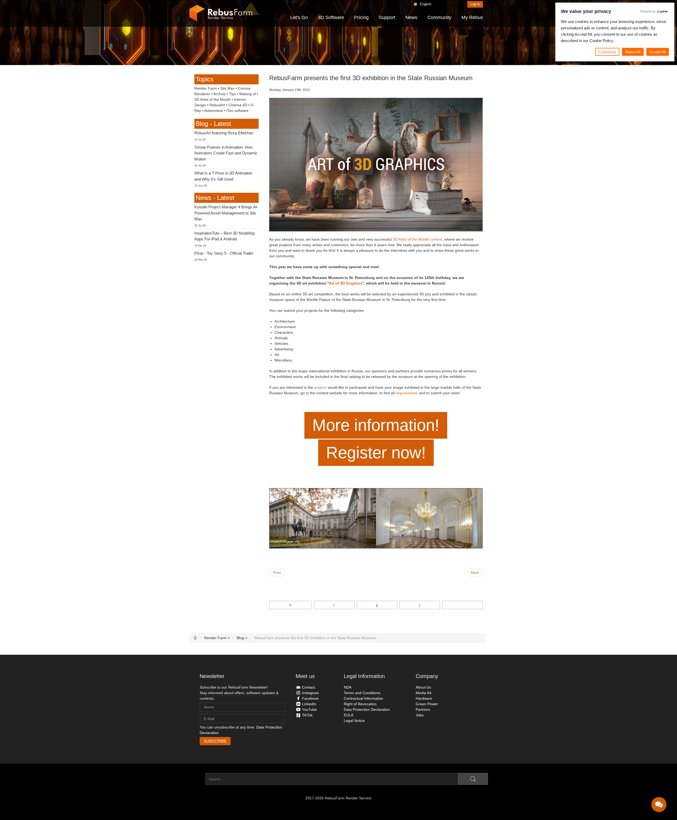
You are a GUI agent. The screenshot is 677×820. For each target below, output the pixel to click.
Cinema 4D (237, 105)
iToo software (237, 110)
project (320, 387)
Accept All (657, 52)
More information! (375, 425)
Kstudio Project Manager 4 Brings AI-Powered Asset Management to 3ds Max (226, 213)
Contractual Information (363, 698)
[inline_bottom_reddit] (419, 605)
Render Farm (205, 88)
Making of (247, 94)
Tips (232, 94)
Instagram (310, 693)
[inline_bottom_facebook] (290, 605)
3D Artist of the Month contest (417, 239)
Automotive (213, 110)
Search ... (197, 779)
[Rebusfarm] (221, 13)
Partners (423, 709)
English (425, 4)
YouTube (309, 709)
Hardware (424, 698)
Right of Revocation (360, 704)
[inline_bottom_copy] (462, 605)
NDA (347, 687)
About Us (423, 687)
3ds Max (227, 88)
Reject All (633, 52)
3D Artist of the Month (212, 99)
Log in (475, 4)
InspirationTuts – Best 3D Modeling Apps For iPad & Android (224, 236)
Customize (607, 52)
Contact (308, 687)
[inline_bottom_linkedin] (377, 605)
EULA (348, 715)
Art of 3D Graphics (345, 283)
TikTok (307, 715)
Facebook (310, 698)
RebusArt (217, 105)
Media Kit (423, 693)
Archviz (219, 94)
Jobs (420, 715)
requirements (407, 393)
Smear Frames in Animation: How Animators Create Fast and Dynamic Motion (226, 153)
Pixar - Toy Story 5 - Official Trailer (223, 253)
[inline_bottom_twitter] (334, 605)
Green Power (427, 704)
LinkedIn (309, 704)
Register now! (376, 452)
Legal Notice (354, 720)
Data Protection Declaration (367, 709)
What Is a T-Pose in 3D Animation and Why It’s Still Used (223, 176)
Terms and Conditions (362, 693)
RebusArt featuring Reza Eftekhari (223, 133)
